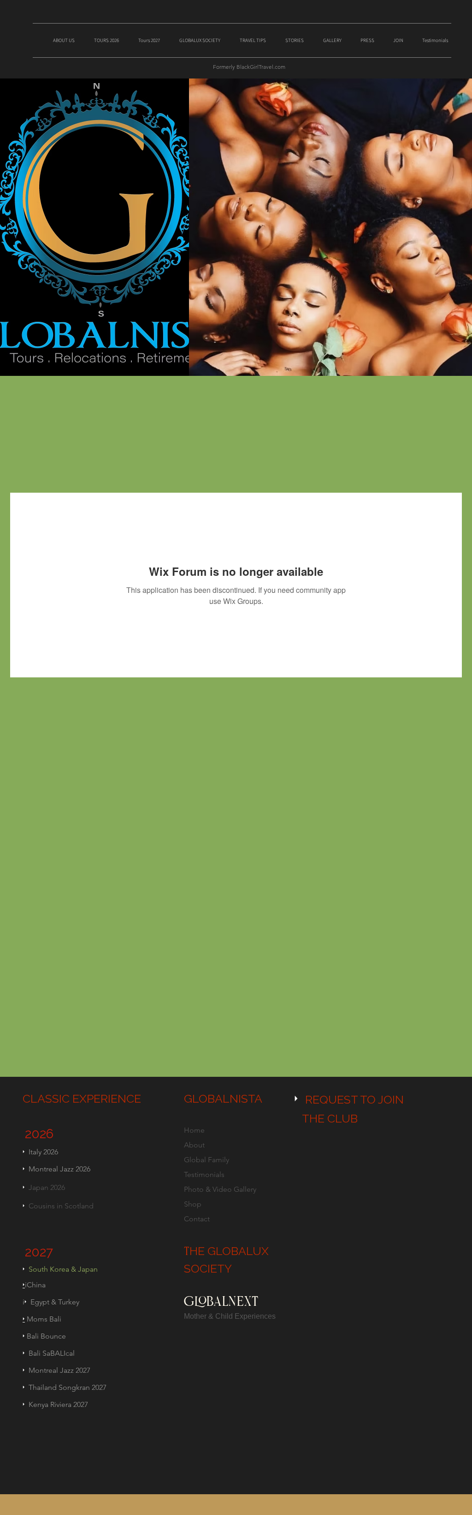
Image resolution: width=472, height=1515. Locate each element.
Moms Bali (43, 1319)
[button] (67, 36)
